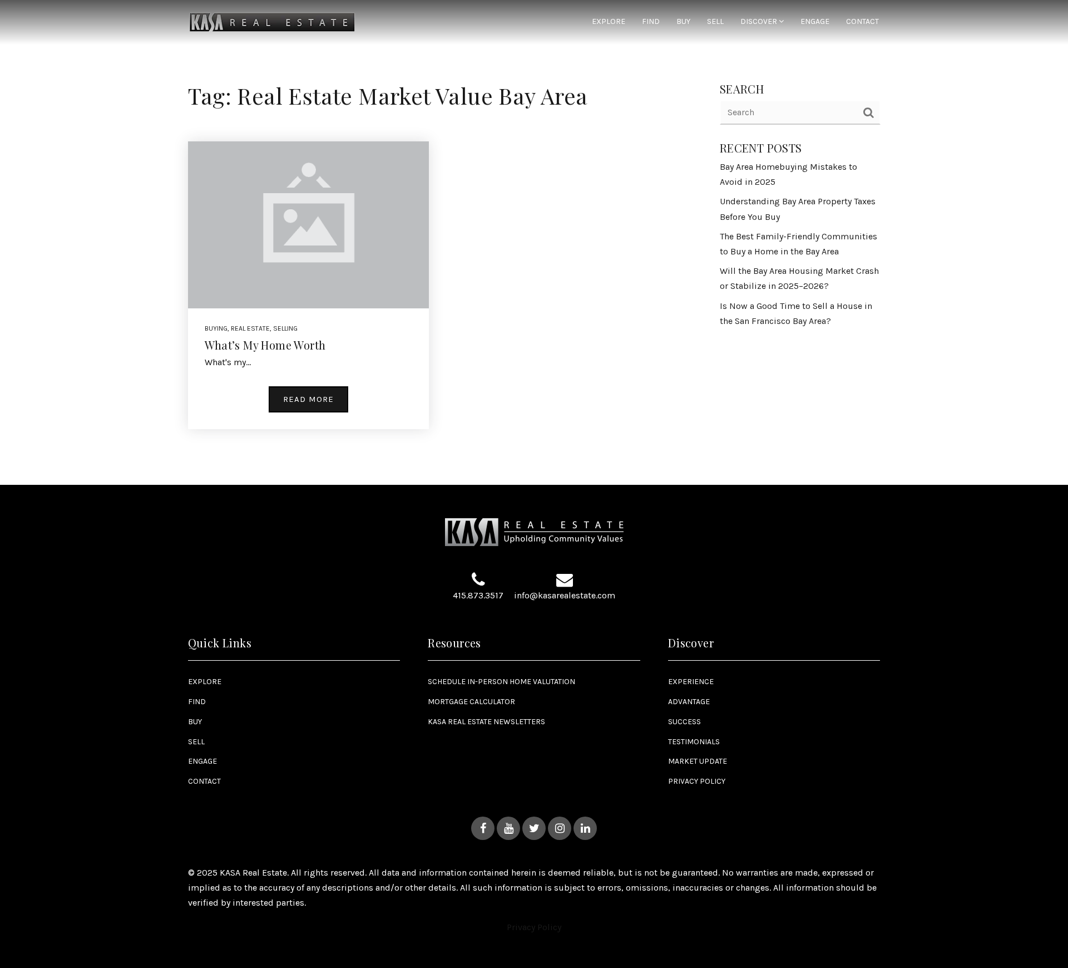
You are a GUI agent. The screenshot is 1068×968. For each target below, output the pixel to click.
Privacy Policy (534, 927)
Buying (216, 328)
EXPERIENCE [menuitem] (691, 681)
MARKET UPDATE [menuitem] (697, 761)
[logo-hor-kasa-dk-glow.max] (272, 21)
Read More (308, 399)
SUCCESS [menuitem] (684, 721)
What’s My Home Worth (265, 344)
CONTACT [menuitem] (862, 22)
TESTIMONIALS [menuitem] (694, 741)
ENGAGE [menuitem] (814, 22)
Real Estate (250, 328)
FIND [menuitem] (651, 22)
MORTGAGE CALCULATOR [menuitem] (471, 701)
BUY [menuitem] (683, 22)
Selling (285, 328)
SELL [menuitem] (715, 22)
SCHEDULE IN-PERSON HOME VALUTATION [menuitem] (501, 681)
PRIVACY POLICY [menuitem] (696, 781)
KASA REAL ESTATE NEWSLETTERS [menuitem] (486, 721)
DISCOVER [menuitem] (759, 21)
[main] (534, 242)
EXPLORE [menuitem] (608, 22)
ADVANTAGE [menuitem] (689, 701)
